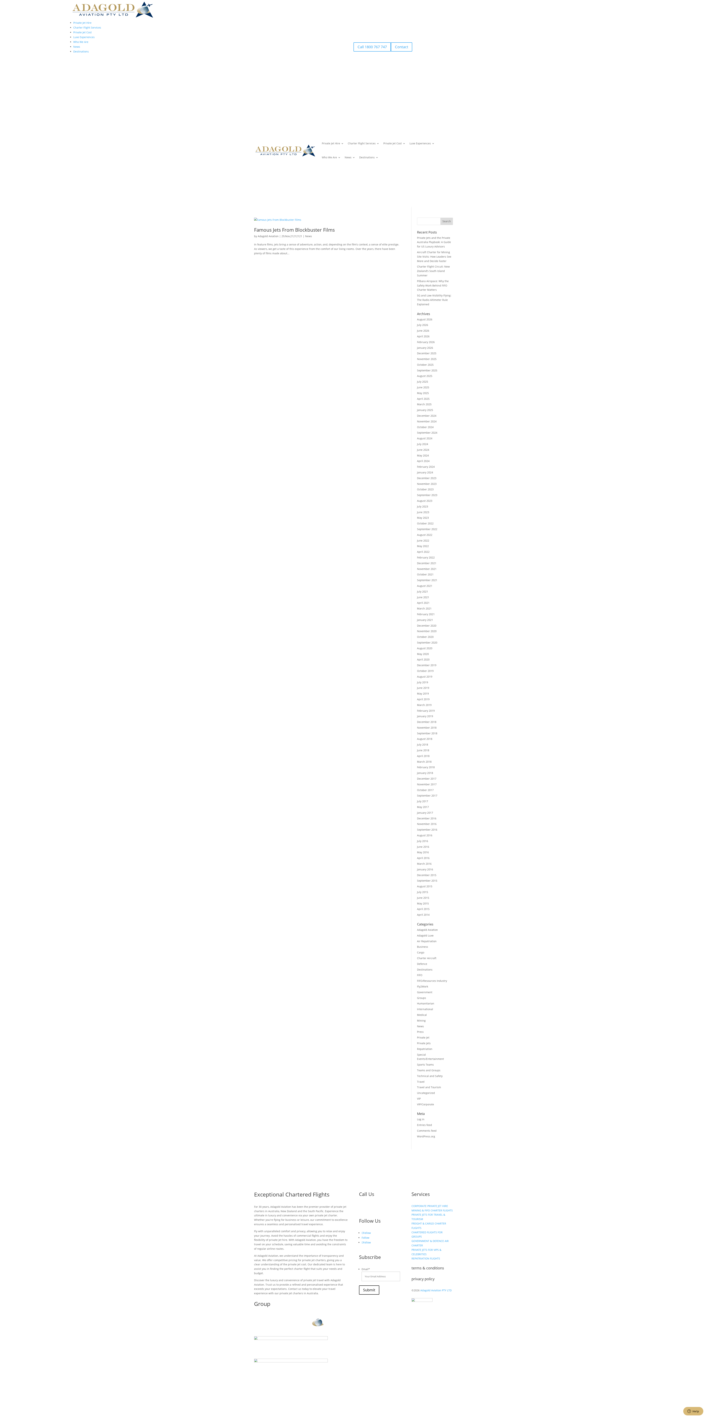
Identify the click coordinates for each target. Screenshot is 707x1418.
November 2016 (427, 824)
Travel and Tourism (429, 1087)
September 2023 (427, 495)
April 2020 (423, 659)
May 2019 (423, 693)
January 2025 (425, 410)
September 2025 (427, 370)
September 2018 (427, 733)
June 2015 (423, 897)
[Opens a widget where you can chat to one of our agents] (693, 1411)
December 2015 (426, 875)
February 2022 (426, 557)
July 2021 (422, 591)
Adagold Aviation (268, 236)
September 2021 (427, 580)
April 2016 (423, 858)
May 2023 (423, 517)
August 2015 (424, 886)
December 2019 (426, 665)
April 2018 (423, 756)
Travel (421, 1081)
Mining (421, 1020)
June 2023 (423, 512)
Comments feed (427, 1130)
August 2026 (424, 319)
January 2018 (425, 773)
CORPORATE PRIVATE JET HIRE (429, 1206)
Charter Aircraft (426, 958)
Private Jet (423, 1037)
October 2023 (425, 489)
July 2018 (422, 744)
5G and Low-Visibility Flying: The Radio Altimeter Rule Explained (434, 300)
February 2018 (426, 767)
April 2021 (423, 603)
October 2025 (425, 364)
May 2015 (423, 903)
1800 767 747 (374, 1208)
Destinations (367, 157)
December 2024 (426, 415)
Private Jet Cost (392, 143)
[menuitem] (82, 22)
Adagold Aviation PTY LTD (436, 1290)
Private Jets (424, 1043)
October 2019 (425, 671)
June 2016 (423, 846)
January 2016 (425, 869)
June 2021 (423, 597)
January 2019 (425, 716)
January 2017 (425, 812)
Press (420, 1032)
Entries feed (424, 1125)
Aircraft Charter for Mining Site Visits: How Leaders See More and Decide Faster (434, 256)
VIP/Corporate (425, 1104)
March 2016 (424, 863)
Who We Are (329, 157)
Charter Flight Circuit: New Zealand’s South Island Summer (433, 271)
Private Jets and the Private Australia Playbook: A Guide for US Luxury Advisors (434, 242)
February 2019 (426, 710)
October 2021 (425, 574)
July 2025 (422, 381)
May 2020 (423, 654)
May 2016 (423, 852)
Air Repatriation (427, 941)
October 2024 (425, 427)
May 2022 (423, 546)
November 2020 (427, 631)
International (425, 1009)
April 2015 (423, 909)
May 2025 (423, 393)
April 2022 (423, 552)
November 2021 (427, 569)
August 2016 (424, 835)
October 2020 (425, 637)
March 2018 (424, 761)
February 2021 (426, 614)
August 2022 (424, 535)
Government (424, 992)
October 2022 (425, 523)
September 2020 (427, 642)
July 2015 (422, 892)
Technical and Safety (430, 1076)
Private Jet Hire (331, 143)
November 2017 (427, 784)
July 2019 (422, 682)
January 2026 (425, 347)
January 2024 (425, 472)
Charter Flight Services (362, 143)
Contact (401, 46)
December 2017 (426, 778)
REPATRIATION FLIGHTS (425, 1258)
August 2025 (424, 376)
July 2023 (422, 506)
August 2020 (424, 648)
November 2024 (427, 421)
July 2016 (422, 841)
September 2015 (427, 880)
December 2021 (426, 563)
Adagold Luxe (425, 935)
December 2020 (426, 625)
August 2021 (424, 586)
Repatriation (424, 1049)
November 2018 (427, 727)
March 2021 (424, 608)
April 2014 (423, 914)
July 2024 (422, 444)
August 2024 (424, 438)
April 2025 (423, 398)
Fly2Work (422, 986)
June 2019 (423, 688)
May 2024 (423, 455)
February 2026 (426, 342)
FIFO (419, 975)
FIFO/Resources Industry (432, 981)
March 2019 (424, 705)
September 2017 (427, 795)
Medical (422, 1015)
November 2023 (427, 484)
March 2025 (424, 404)
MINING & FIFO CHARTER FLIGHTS (432, 1210)
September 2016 (427, 829)
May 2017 (423, 807)
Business (422, 946)
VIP (419, 1098)
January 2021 (425, 620)
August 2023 (424, 500)
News (348, 157)
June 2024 (423, 449)
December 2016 (426, 818)
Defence (422, 964)
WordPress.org (426, 1136)
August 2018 (424, 739)
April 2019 (423, 699)
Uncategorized (426, 1093)
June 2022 (423, 540)
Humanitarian (425, 1003)
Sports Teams (425, 1064)
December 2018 (426, 722)
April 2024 (423, 461)
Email (366, 1269)
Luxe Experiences (420, 143)
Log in (420, 1119)
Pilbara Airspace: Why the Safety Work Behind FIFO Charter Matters (433, 285)
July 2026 (422, 325)
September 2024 (427, 432)
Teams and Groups (428, 1070)
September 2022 (427, 529)
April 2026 (423, 336)
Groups (421, 998)
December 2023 (426, 478)
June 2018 (423, 750)
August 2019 (424, 676)
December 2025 (426, 353)
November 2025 (427, 359)
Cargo (420, 952)
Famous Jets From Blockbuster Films (294, 229)
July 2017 (422, 801)
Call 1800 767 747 (372, 46)
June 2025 (423, 387)
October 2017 (425, 790)
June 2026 (423, 330)
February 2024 (426, 466)
